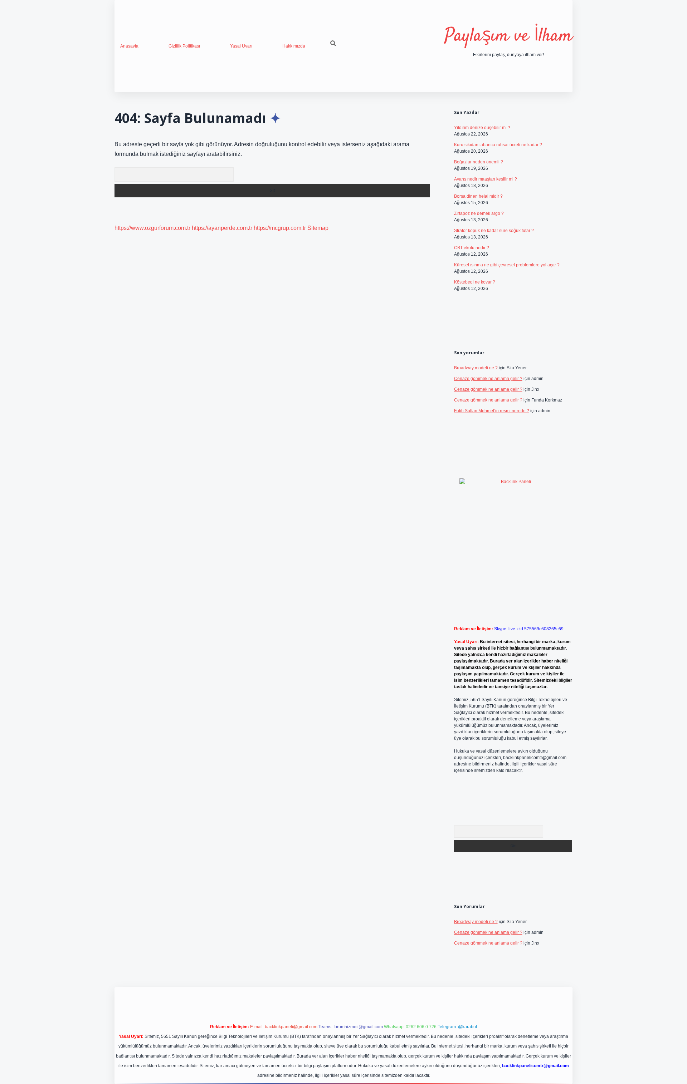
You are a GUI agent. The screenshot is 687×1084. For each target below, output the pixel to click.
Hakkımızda (293, 46)
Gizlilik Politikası (184, 46)
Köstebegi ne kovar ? (474, 282)
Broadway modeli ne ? (476, 367)
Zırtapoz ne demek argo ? (479, 213)
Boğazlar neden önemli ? (478, 161)
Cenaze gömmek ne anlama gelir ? (488, 378)
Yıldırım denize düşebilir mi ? (482, 127)
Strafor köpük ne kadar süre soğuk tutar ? (494, 230)
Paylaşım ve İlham (508, 36)
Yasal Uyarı (241, 46)
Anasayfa (129, 46)
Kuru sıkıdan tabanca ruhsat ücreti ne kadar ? (498, 144)
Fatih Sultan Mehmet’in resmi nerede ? (491, 410)
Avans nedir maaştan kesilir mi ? (485, 179)
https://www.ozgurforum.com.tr (152, 228)
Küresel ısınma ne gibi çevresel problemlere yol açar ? (507, 264)
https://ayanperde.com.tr (222, 228)
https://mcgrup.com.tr (280, 228)
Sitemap (317, 228)
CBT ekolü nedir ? (471, 247)
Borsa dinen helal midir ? (478, 196)
